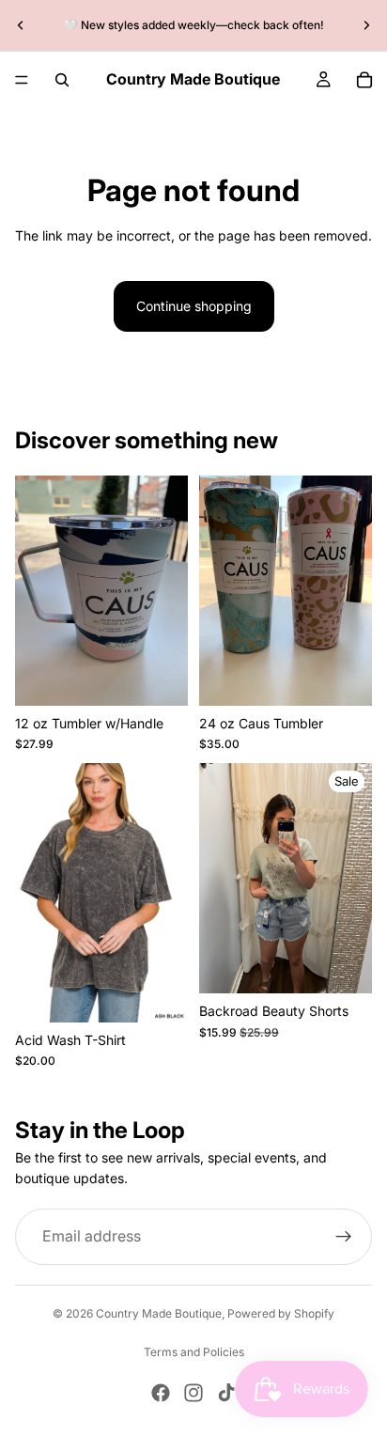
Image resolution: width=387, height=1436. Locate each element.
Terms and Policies (194, 1352)
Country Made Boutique (159, 1313)
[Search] (62, 80)
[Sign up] (344, 1236)
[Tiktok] (226, 1392)
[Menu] (21, 79)
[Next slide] (366, 25)
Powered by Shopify (280, 1313)
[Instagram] (193, 1392)
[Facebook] (160, 1392)
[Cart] (364, 80)
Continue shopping (194, 306)
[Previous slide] (20, 25)
